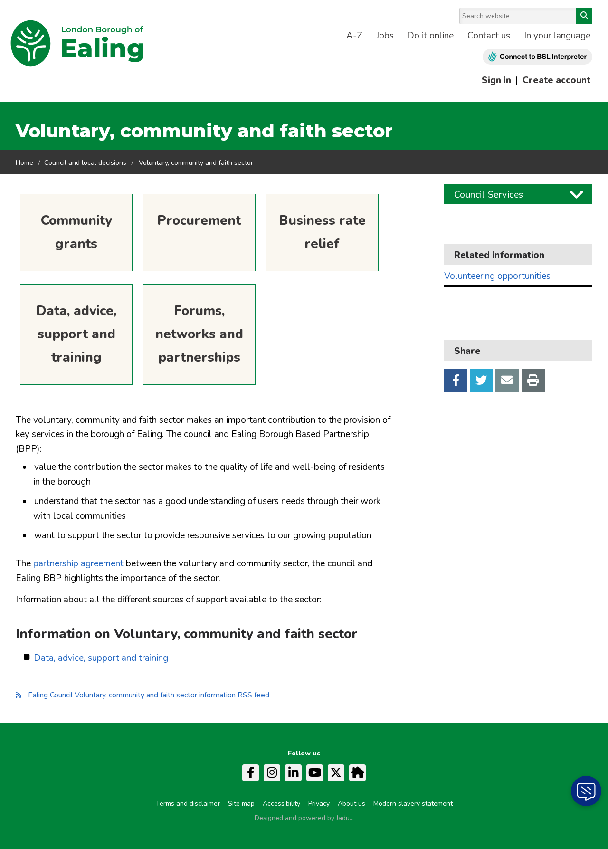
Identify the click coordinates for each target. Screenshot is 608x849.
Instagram (272, 772)
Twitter (481, 380)
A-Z (354, 35)
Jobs (385, 35)
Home (24, 162)
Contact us (488, 35)
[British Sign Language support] (537, 57)
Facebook (455, 380)
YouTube (314, 772)
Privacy (319, 803)
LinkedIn (293, 772)
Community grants (76, 232)
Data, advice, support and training (76, 334)
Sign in (496, 80)
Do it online (430, 35)
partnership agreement (78, 563)
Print (533, 380)
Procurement (199, 220)
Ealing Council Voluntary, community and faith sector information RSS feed (148, 695)
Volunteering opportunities (497, 276)
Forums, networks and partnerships (199, 334)
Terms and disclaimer (188, 803)
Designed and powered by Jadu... (304, 817)
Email (507, 380)
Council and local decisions (85, 162)
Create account (556, 80)
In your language (557, 35)
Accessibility (281, 803)
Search (584, 16)
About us (351, 803)
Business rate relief (322, 232)
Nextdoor (357, 772)
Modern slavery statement (413, 803)
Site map (241, 803)
